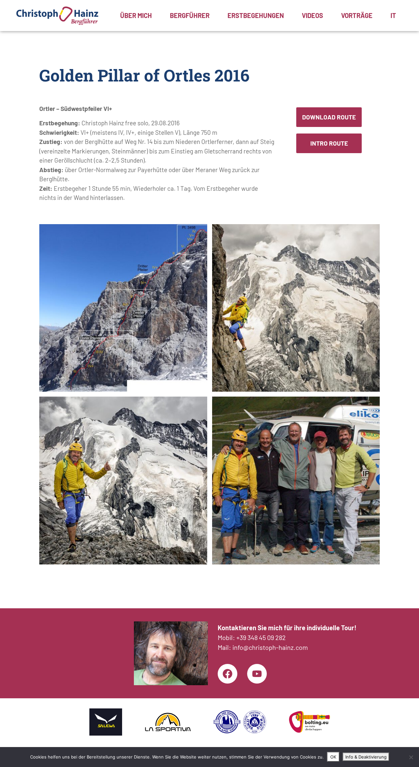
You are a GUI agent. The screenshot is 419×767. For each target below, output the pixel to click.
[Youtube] (257, 674)
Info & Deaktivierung (366, 756)
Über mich (136, 16)
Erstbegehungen (256, 16)
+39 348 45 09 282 (261, 637)
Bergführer (190, 16)
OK (333, 756)
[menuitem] (393, 16)
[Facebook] (227, 674)
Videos (312, 16)
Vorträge (357, 16)
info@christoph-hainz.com (270, 647)
